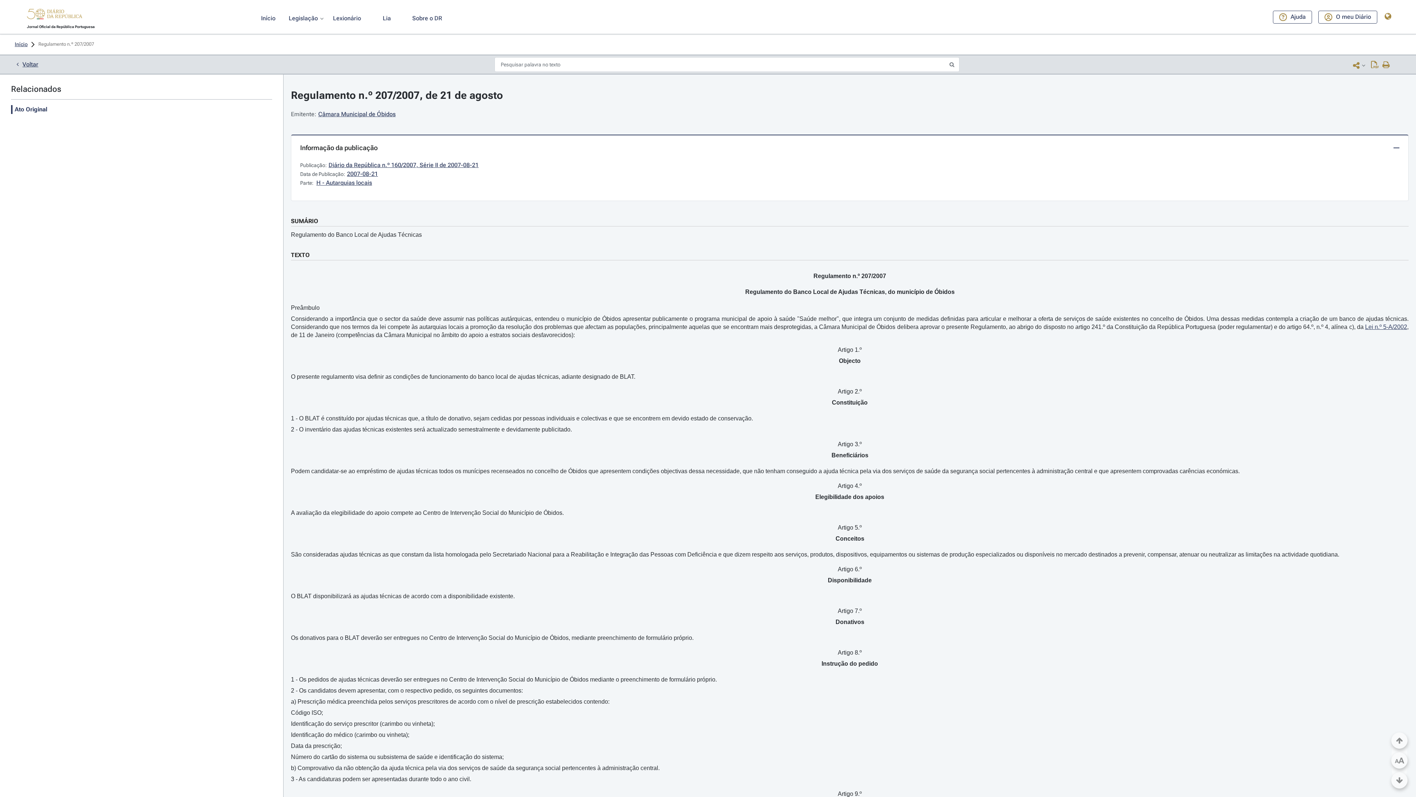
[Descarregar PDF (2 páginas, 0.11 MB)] (1375, 65)
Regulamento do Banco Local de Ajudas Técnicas (356, 235)
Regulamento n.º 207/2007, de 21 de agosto (397, 95)
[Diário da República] (54, 15)
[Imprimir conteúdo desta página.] (1386, 65)
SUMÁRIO (304, 221)
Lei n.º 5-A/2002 (1386, 327)
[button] (54, 15)
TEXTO (300, 255)
